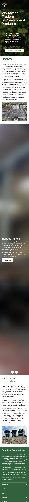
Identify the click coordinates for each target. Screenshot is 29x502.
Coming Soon (10, 259)
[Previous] (12, 372)
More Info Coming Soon (14, 50)
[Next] (16, 372)
